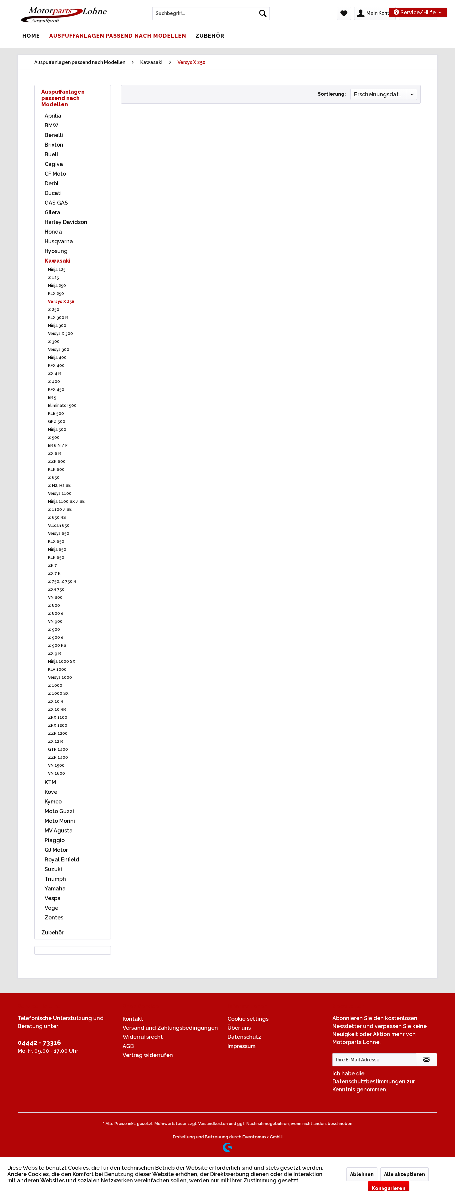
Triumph (55, 879)
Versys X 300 (60, 333)
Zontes (54, 917)
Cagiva (54, 164)
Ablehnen (362, 1174)
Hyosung (56, 251)
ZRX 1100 (57, 717)
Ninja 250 (57, 285)
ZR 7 (52, 565)
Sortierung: (332, 94)
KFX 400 (56, 365)
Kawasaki (58, 261)
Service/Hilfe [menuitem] (418, 12)
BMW (51, 125)
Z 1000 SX (58, 693)
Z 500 (54, 437)
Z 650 (54, 477)
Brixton (54, 145)
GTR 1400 (58, 749)
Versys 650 (58, 533)
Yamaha (55, 888)
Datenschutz (244, 1037)
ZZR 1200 (58, 733)
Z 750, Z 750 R (62, 581)
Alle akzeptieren (404, 1174)
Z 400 (54, 381)
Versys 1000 (60, 677)
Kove (51, 792)
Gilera (52, 212)
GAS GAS (56, 203)
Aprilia (53, 116)
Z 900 (54, 629)
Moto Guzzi (59, 811)
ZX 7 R (54, 573)
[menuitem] (211, 13)
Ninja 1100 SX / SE (66, 501)
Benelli (54, 135)
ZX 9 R (54, 653)
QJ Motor (56, 850)
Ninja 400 (57, 357)
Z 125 (53, 277)
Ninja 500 (57, 429)
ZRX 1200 (57, 725)
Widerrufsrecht (143, 1037)
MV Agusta (59, 830)
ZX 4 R (54, 373)
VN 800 (55, 597)
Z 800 (54, 605)
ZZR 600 (57, 461)
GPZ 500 (56, 421)
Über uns (239, 1028)
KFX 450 (56, 389)
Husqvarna (59, 241)
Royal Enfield (62, 859)
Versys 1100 (60, 493)
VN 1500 (56, 765)
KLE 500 (56, 413)
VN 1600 (56, 773)
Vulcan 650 (59, 525)
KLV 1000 (57, 669)
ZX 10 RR (57, 709)
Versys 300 (58, 349)
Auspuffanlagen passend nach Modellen (63, 98)
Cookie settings (248, 1019)
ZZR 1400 (58, 757)
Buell (51, 154)
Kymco (53, 801)
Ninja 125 (57, 269)
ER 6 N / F (58, 445)
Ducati (53, 193)
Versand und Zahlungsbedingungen (170, 1028)
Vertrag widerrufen (148, 1055)
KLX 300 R (58, 317)
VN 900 (55, 621)
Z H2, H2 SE (59, 485)
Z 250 (53, 309)
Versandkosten (213, 1123)
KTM (50, 782)
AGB (128, 1046)
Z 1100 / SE (60, 509)
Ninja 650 (57, 549)
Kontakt (133, 1019)
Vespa (53, 898)
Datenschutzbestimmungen (368, 1081)
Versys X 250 (61, 301)
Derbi (51, 183)
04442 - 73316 (39, 1042)
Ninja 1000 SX (61, 661)
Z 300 (54, 341)
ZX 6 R (54, 453)
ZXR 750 (56, 589)
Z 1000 (55, 685)
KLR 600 (56, 469)
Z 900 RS (57, 645)
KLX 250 (56, 293)
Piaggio (55, 840)
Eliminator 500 (62, 405)
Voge (51, 908)
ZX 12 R (55, 741)
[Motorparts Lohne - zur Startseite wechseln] (64, 15)
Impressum (241, 1046)
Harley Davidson (66, 222)
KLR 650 (56, 557)
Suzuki (53, 869)
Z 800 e (56, 613)
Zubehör (52, 932)
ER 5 (52, 397)
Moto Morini (60, 821)
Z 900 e (56, 637)
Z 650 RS (57, 517)
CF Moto (55, 174)
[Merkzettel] (344, 13)
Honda (53, 232)
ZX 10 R (55, 701)
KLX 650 (56, 541)
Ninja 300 (57, 325)
